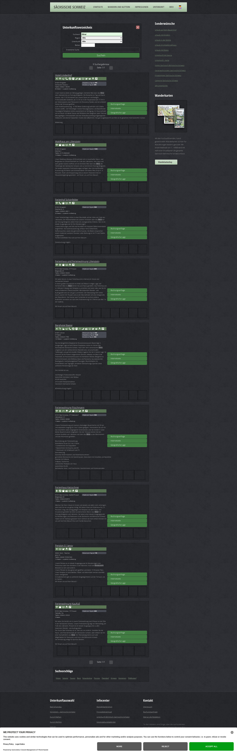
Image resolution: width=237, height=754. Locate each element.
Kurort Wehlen (56, 722)
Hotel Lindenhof (63, 75)
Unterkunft (158, 7)
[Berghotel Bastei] (127, 338)
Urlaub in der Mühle (163, 40)
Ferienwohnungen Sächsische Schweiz (170, 70)
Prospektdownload (104, 712)
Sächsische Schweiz (69, 7)
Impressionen (141, 7)
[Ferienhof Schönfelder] (127, 212)
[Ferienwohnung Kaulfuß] (127, 617)
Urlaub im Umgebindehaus (165, 45)
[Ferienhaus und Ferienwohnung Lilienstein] (127, 274)
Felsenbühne (87, 678)
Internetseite (116, 108)
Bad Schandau (56, 706)
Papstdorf (105, 678)
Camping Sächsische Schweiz (166, 80)
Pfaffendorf (132, 678)
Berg (79, 678)
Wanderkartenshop (165, 162)
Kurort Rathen (55, 717)
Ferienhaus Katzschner (67, 487)
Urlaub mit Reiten (162, 50)
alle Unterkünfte (161, 85)
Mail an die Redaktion (151, 717)
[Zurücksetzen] (137, 27)
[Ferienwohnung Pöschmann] (127, 420)
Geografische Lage (118, 112)
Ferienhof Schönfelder (66, 199)
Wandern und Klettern (119, 7)
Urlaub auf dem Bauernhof (165, 30)
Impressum (147, 706)
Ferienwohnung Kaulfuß (67, 603)
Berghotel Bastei (63, 325)
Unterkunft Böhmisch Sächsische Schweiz (113, 717)
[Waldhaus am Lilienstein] (127, 154)
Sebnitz (65, 678)
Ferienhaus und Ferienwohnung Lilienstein (77, 261)
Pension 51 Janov (64, 545)
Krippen (114, 678)
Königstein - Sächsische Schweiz (62, 712)
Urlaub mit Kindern (162, 35)
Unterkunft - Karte (162, 60)
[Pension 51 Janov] (127, 558)
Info (171, 7)
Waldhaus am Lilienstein (67, 141)
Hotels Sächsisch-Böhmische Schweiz (169, 65)
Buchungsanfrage (118, 104)
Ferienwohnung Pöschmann (69, 407)
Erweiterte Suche (72, 50)
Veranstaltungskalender (106, 722)
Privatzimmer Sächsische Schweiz (168, 75)
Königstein (122, 678)
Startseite (98, 7)
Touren (72, 678)
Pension (97, 678)
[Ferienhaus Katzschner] (127, 500)
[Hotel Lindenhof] (127, 88)
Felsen (58, 678)
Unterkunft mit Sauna (163, 55)
